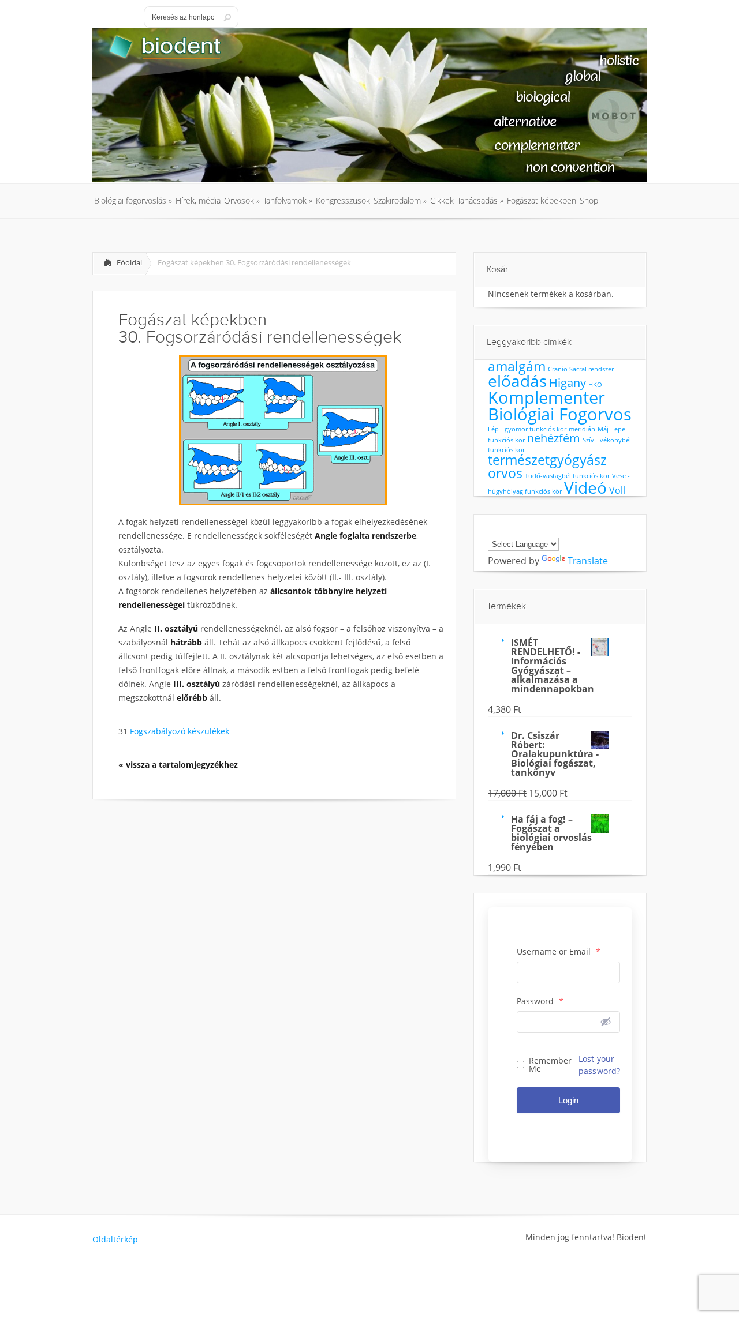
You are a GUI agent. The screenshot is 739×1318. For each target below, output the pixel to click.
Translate (588, 560)
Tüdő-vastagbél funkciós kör (567, 476)
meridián (582, 429)
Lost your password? (599, 1064)
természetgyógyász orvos (547, 466)
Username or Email (558, 952)
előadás (517, 381)
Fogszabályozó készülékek (178, 731)
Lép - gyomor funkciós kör (527, 429)
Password (540, 1001)
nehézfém (553, 438)
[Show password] (605, 1021)
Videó (585, 487)
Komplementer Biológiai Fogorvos (560, 406)
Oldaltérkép (115, 1239)
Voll (617, 490)
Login (568, 1100)
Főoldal (129, 262)
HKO (595, 385)
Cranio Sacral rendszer (581, 369)
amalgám (517, 366)
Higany (567, 382)
